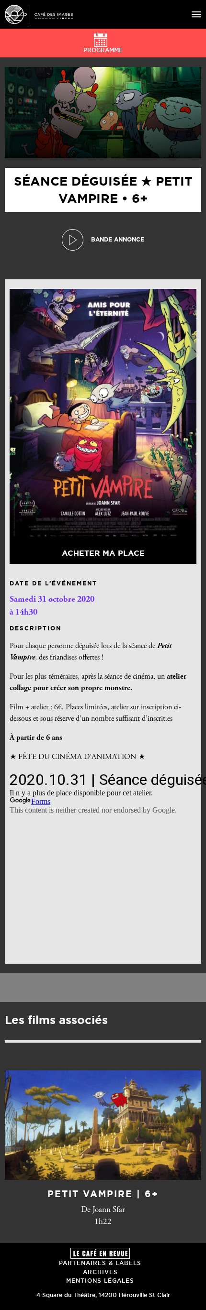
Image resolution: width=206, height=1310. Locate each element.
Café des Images (39, 14)
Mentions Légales (100, 1280)
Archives (100, 1272)
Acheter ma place (103, 553)
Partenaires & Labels (100, 1263)
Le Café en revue (100, 1253)
